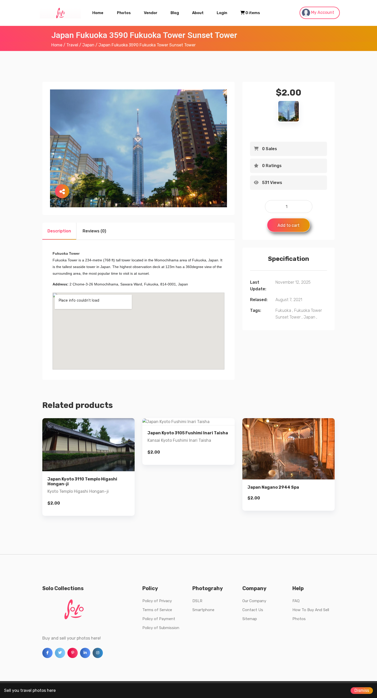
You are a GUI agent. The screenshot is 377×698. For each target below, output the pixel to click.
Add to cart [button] (88, 475)
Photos (124, 13)
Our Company (254, 601)
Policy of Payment (158, 619)
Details (92, 458)
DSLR (197, 601)
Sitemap (249, 619)
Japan (88, 45)
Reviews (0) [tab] (94, 231)
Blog (175, 13)
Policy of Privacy (157, 601)
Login (222, 13)
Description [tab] (59, 231)
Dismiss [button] (361, 690)
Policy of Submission (160, 627)
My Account (322, 12)
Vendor (150, 13)
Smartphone (203, 610)
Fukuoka (283, 310)
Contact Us (252, 610)
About (198, 13)
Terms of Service (157, 610)
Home (97, 13)
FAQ (296, 601)
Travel (72, 45)
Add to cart (288, 225)
